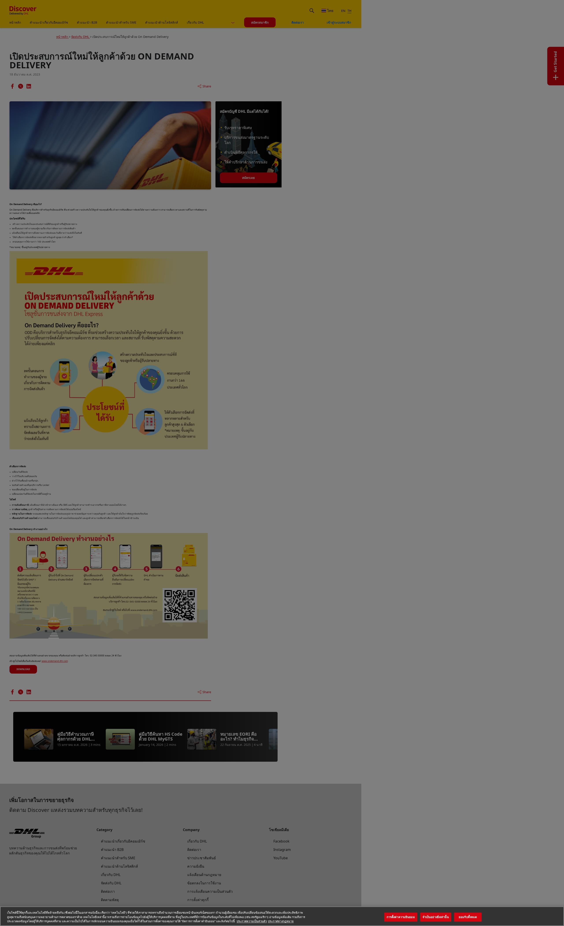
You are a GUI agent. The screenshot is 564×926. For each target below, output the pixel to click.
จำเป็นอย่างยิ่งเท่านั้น (436, 917)
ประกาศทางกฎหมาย (281, 921)
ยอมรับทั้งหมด (468, 917)
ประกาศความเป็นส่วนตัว (252, 921)
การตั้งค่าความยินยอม (401, 917)
